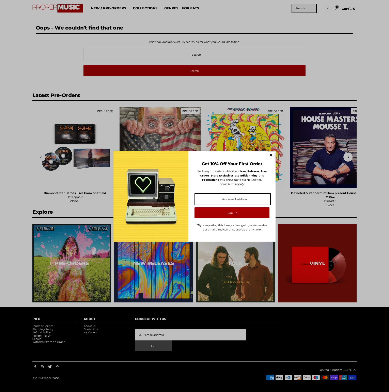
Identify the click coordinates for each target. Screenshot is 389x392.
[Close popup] (271, 155)
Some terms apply (232, 184)
